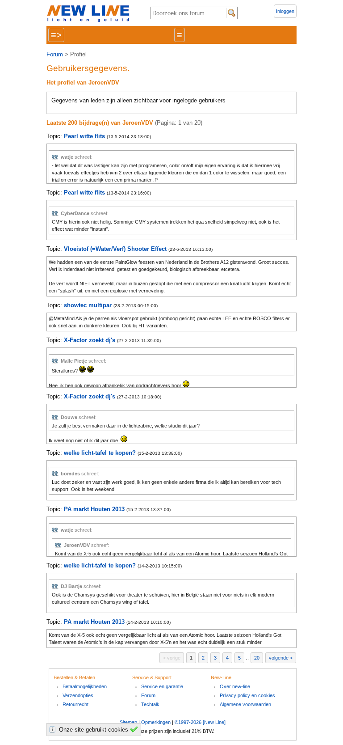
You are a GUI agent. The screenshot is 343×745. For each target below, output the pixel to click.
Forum (54, 54)
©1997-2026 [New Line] (200, 722)
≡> (56, 35)
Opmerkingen (156, 722)
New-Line (91, 14)
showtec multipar (88, 305)
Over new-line (235, 686)
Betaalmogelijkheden (85, 686)
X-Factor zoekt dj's (89, 340)
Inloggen (285, 11)
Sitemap (128, 722)
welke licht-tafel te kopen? (100, 452)
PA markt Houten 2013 (94, 509)
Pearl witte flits (84, 136)
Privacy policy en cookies (247, 695)
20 (256, 657)
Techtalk (150, 704)
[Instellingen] (53, 729)
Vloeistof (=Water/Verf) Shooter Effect (115, 249)
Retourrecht (75, 704)
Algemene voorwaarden (245, 704)
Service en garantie (162, 686)
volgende (279, 657)
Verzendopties (78, 695)
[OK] (135, 729)
